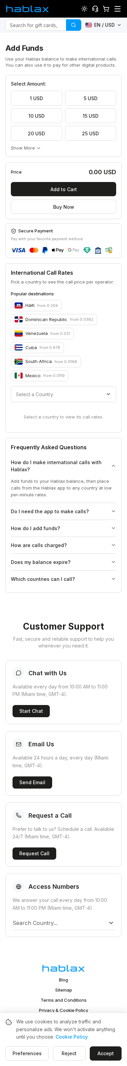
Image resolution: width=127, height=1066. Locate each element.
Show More (23, 148)
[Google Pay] (74, 250)
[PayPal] (45, 250)
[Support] (95, 8)
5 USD (91, 98)
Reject (69, 1053)
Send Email (32, 782)
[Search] (73, 25)
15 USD (91, 116)
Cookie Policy (72, 1037)
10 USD (36, 116)
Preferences (27, 1053)
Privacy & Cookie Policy (63, 1010)
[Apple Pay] (57, 250)
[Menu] (117, 9)
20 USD (36, 133)
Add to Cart (63, 189)
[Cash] (108, 250)
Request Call (34, 853)
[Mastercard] (33, 250)
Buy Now (63, 207)
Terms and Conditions (64, 1000)
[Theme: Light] (84, 8)
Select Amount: (28, 84)
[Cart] (106, 8)
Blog (63, 979)
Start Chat (31, 711)
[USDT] (86, 250)
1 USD (36, 98)
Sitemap (63, 990)
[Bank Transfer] (98, 250)
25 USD (90, 133)
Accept (106, 1053)
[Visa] (18, 250)
